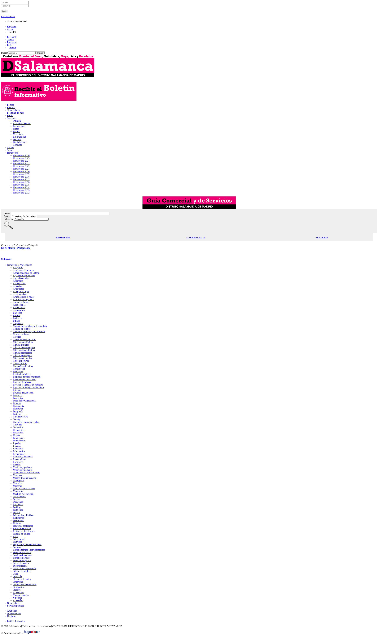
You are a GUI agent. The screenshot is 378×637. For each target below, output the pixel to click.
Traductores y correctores (24, 584)
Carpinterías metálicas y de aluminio (30, 326)
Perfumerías (18, 518)
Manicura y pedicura (22, 467)
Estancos (17, 390)
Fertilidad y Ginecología (24, 400)
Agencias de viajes (21, 278)
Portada (10, 105)
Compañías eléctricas (23, 366)
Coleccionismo (20, 363)
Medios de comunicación (24, 478)
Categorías (6, 259)
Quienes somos (14, 613)
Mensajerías (18, 480)
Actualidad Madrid (22, 123)
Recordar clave (8, 16)
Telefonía (17, 576)
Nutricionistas (19, 496)
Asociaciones (19, 305)
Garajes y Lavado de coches (26, 422)
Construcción (19, 368)
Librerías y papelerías (23, 456)
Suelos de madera (21, 563)
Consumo (17, 144)
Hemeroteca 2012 (21, 192)
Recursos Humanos (22, 528)
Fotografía (18, 411)
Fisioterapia (18, 406)
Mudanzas (18, 491)
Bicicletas (17, 318)
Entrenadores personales (24, 379)
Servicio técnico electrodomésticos (29, 550)
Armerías (17, 286)
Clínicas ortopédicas (22, 352)
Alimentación (19, 283)
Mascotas (17, 475)
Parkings (17, 507)
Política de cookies (16, 621)
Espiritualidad (19, 137)
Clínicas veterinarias (22, 358)
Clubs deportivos (21, 360)
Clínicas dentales (21, 345)
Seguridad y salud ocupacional (27, 544)
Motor (16, 129)
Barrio (10, 115)
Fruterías (17, 414)
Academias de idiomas (23, 270)
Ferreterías (18, 398)
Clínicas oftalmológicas (24, 350)
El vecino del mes (15, 113)
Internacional (19, 126)
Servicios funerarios (22, 555)
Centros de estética (21, 329)
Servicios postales (21, 558)
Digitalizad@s (19, 142)
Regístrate (11, 26)
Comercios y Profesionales (19, 265)
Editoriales (18, 371)
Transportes (18, 587)
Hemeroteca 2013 (21, 190)
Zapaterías (18, 600)
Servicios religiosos (22, 560)
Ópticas (16, 499)
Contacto (11, 616)
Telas (15, 574)
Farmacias (17, 395)
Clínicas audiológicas (23, 342)
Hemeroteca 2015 (21, 184)
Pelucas (16, 512)
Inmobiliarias (19, 440)
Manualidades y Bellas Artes (26, 472)
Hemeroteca (12, 152)
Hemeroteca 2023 (21, 163)
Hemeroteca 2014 (21, 187)
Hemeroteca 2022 (21, 166)
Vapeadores (18, 592)
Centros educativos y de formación (29, 331)
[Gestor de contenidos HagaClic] (32, 633)
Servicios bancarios (22, 552)
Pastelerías (18, 510)
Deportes (17, 139)
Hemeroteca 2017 (21, 179)
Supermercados (20, 566)
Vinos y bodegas (20, 595)
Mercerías (17, 486)
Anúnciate (12, 610)
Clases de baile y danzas (24, 339)
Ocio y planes (13, 603)
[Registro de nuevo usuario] (38, 100)
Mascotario (18, 134)
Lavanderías (18, 454)
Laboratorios (19, 451)
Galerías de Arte (20, 416)
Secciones (11, 118)
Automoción (19, 310)
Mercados (17, 483)
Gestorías (17, 424)
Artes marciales (20, 294)
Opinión (17, 121)
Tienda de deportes (22, 579)
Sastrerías (17, 542)
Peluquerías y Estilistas (23, 515)
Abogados (18, 267)
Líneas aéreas (19, 459)
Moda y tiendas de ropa (24, 488)
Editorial (11, 107)
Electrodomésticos (21, 374)
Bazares (16, 315)
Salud (9, 150)
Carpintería (18, 323)
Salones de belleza (21, 534)
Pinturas (17, 523)
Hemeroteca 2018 (21, 176)
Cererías (17, 337)
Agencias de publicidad (24, 275)
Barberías (17, 313)
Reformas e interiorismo (24, 531)
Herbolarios (18, 430)
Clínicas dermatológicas (24, 347)
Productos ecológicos (23, 526)
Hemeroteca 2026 (21, 155)
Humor (16, 131)
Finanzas (17, 403)
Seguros (17, 547)
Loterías (17, 464)
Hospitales (18, 432)
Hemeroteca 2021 (21, 168)
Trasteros (17, 589)
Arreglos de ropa (21, 291)
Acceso (10, 29)
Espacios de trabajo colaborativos (28, 387)
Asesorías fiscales (21, 302)
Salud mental (19, 539)
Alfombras (18, 281)
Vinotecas (17, 597)
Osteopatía (18, 502)
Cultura (10, 147)
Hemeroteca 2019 (21, 174)
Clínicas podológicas (22, 355)
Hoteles (16, 435)
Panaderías (18, 504)
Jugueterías (18, 448)
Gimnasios (18, 427)
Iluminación (18, 438)
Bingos (16, 321)
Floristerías (18, 408)
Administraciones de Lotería (26, 273)
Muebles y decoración (23, 494)
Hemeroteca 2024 (21, 160)
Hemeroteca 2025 (21, 158)
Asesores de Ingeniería (23, 299)
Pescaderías (18, 520)
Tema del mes (13, 110)
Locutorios (18, 462)
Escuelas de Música (22, 382)
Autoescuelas (19, 307)
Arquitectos (18, 289)
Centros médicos (20, 334)
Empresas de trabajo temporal (26, 376)
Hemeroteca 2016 (21, 182)
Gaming (17, 419)
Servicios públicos (15, 605)
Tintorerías (18, 581)
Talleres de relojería (22, 571)
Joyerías (17, 443)
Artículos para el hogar (23, 297)
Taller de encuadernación (24, 568)
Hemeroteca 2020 (21, 171)
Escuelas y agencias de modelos (28, 384)
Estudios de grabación (23, 392)
